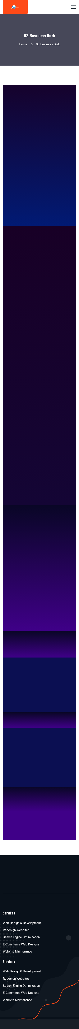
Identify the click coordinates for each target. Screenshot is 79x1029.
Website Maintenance (17, 951)
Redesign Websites (16, 930)
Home (24, 44)
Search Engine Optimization (21, 937)
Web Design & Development (22, 923)
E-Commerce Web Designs (21, 944)
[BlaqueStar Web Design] (15, 6)
